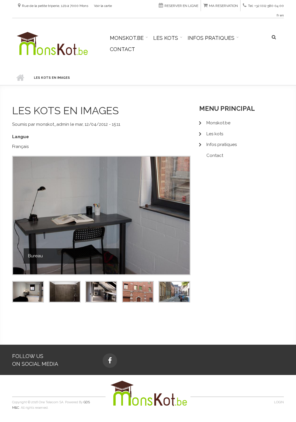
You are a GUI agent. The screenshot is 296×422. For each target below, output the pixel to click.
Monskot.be (127, 38)
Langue (20, 136)
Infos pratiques (211, 38)
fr (278, 15)
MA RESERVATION (223, 6)
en (282, 15)
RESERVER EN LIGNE (181, 6)
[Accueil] (51, 43)
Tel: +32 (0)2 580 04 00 (266, 6)
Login (279, 402)
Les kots (165, 38)
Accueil (20, 78)
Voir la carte (103, 6)
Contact (122, 49)
